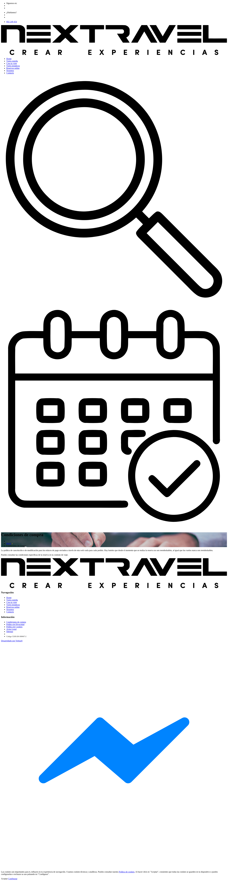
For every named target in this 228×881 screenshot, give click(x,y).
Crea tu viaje (11, 63)
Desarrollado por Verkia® (12, 641)
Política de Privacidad (15, 624)
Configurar (12, 879)
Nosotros (10, 70)
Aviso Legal (11, 629)
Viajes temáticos (13, 66)
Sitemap (9, 631)
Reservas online (13, 68)
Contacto (10, 73)
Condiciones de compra (16, 622)
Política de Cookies (14, 627)
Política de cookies (126, 872)
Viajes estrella (12, 61)
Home (8, 59)
